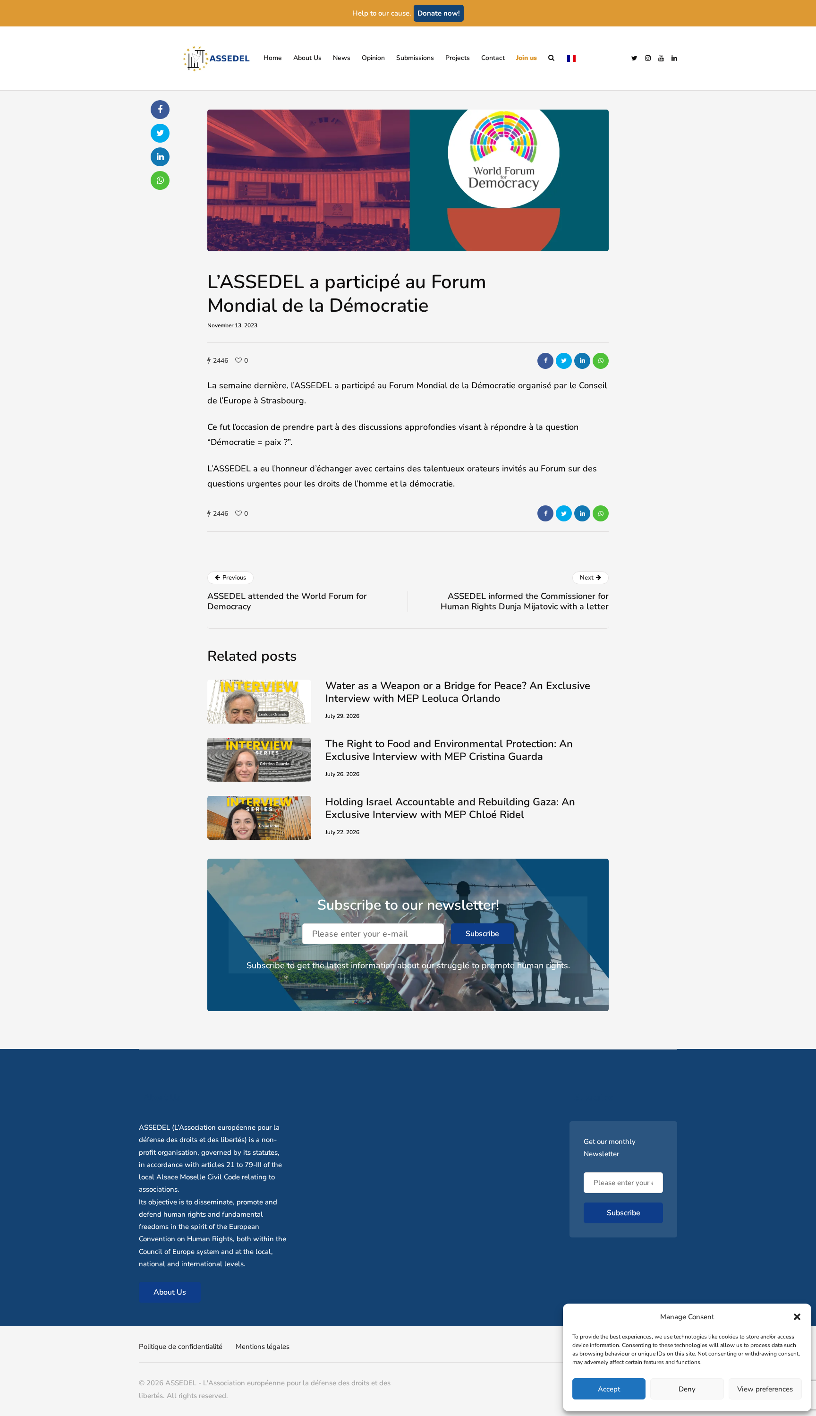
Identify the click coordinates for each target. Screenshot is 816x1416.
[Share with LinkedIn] (582, 361)
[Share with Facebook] (545, 361)
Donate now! (438, 13)
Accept (609, 1389)
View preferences (765, 1389)
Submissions (415, 57)
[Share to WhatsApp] (601, 361)
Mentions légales (262, 1346)
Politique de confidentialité (180, 1346)
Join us (526, 57)
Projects (457, 57)
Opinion (373, 57)
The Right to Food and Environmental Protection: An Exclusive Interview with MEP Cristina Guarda (449, 750)
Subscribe (482, 934)
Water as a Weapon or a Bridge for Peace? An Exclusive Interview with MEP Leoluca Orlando (457, 692)
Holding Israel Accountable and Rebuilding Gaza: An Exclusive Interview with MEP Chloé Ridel (450, 808)
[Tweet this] (564, 361)
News (341, 57)
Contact (493, 57)
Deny (687, 1389)
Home (273, 57)
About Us (307, 57)
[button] (797, 1317)
